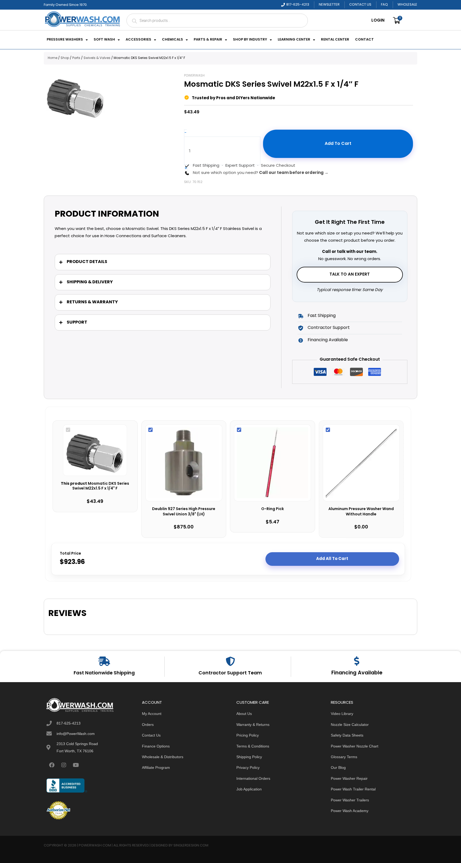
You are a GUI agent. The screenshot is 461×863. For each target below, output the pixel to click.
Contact (364, 40)
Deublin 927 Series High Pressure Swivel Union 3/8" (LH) (183, 512)
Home (52, 58)
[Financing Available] (356, 661)
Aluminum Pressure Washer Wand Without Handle (361, 512)
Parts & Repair (208, 40)
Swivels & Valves (97, 58)
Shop (65, 58)
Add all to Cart (332, 558)
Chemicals (172, 40)
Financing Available (356, 673)
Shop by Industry (250, 40)
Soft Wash (104, 40)
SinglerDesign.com (190, 845)
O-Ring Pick (272, 509)
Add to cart (338, 143)
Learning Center (294, 40)
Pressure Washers (65, 40)
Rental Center (335, 40)
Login (377, 20)
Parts (76, 58)
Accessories (138, 40)
